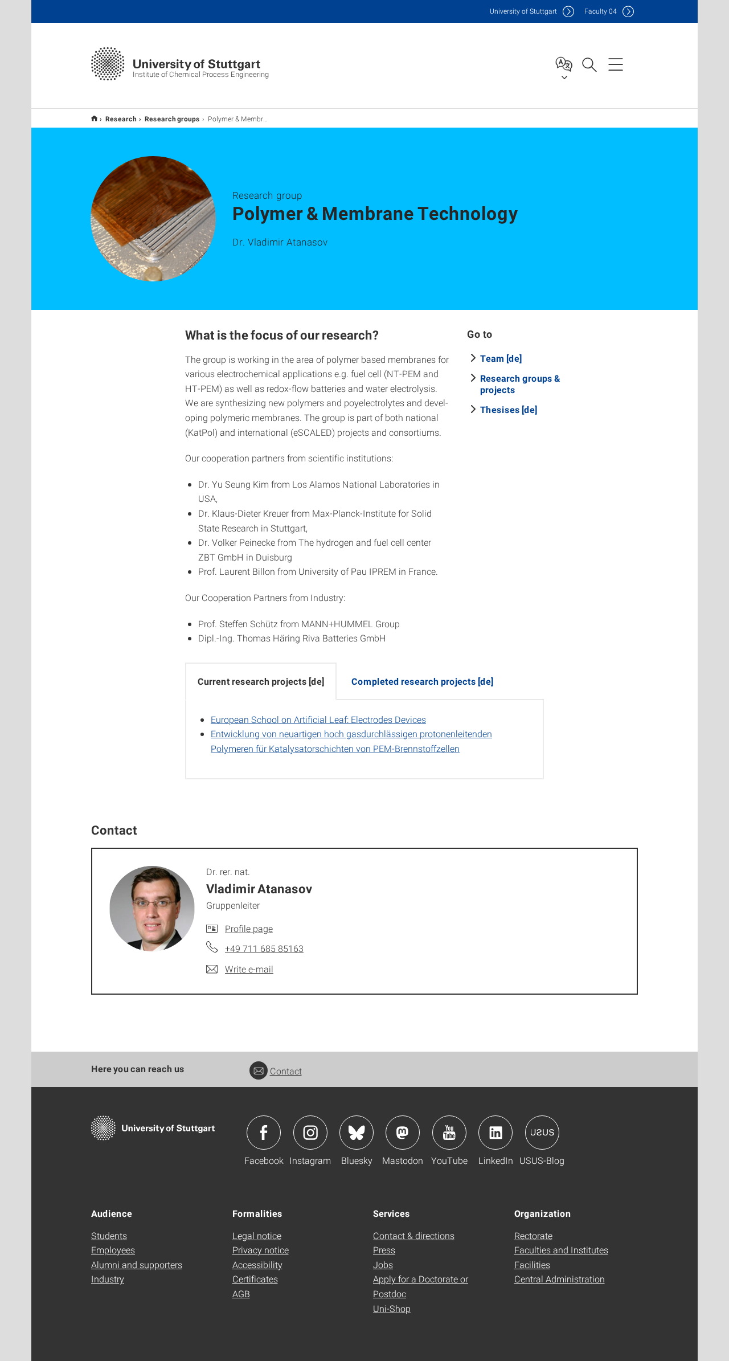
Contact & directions (413, 1235)
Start (94, 118)
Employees (113, 1250)
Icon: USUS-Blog (542, 1132)
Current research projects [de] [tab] (261, 681)
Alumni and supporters (136, 1264)
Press (384, 1250)
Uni (523, 11)
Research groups (172, 118)
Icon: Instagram (310, 1132)
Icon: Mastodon (403, 1132)
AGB (241, 1293)
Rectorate (533, 1235)
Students (109, 1235)
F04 (600, 11)
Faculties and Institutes (561, 1250)
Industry (107, 1279)
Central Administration (559, 1279)
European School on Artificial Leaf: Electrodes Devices (318, 719)
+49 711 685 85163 (264, 948)
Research (121, 118)
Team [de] (501, 358)
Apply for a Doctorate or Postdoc (420, 1286)
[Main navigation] (616, 64)
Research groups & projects (520, 383)
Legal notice (256, 1235)
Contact (286, 1071)
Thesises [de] (508, 409)
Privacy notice (260, 1250)
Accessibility (257, 1264)
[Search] (589, 64)
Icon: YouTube (449, 1132)
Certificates (255, 1279)
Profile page (249, 928)
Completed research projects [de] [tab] (422, 681)
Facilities (532, 1264)
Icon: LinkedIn (495, 1132)
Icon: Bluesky (356, 1132)
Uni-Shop (392, 1308)
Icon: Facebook (264, 1132)
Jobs (383, 1264)
